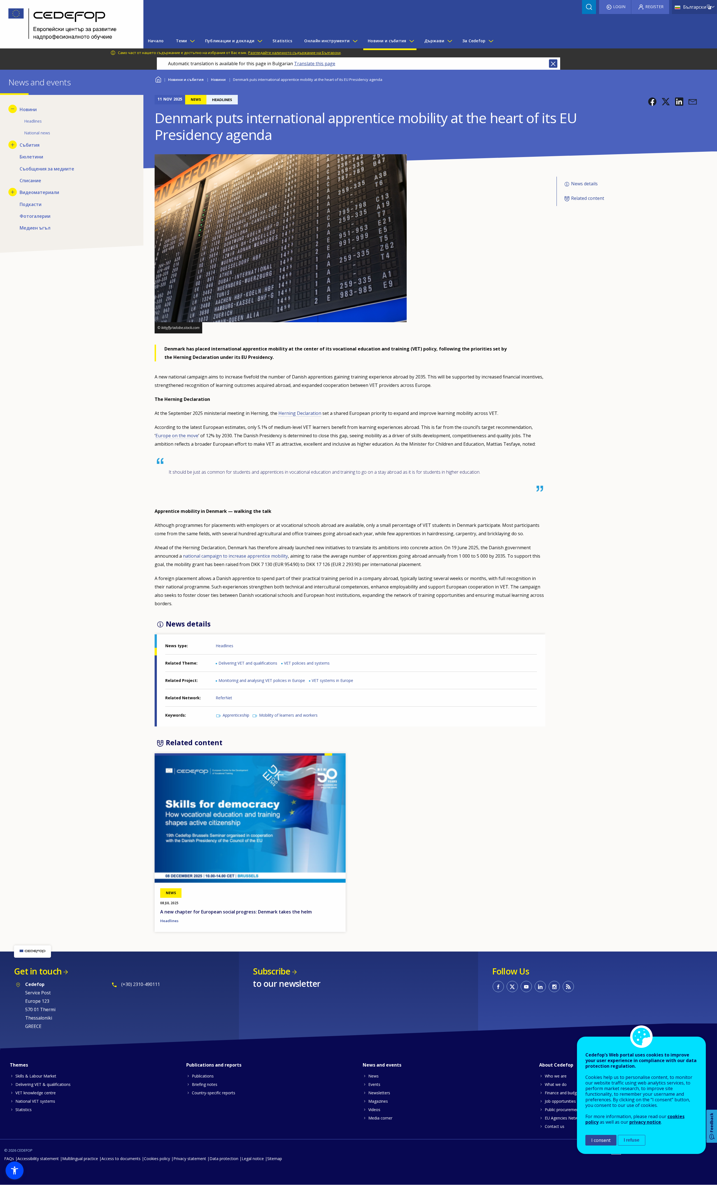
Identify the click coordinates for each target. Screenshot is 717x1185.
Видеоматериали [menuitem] (39, 192)
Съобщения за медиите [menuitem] (47, 169)
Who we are (556, 1076)
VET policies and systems (307, 663)
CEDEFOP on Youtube (526, 986)
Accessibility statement (38, 1158)
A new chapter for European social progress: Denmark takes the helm (236, 912)
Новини (218, 79)
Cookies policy (157, 1158)
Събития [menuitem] (29, 145)
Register (654, 6)
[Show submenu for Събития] (12, 145)
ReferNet (224, 697)
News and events (382, 1065)
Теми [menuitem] (181, 40)
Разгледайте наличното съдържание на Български (294, 52)
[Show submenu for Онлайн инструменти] (355, 40)
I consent (601, 1140)
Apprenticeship (236, 715)
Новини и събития (186, 79)
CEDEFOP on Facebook (498, 986)
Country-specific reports (213, 1092)
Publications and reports (213, 1065)
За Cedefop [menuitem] (474, 40)
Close (553, 63)
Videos (374, 1109)
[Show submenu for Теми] (192, 40)
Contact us (554, 1126)
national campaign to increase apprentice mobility (235, 556)
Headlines (224, 645)
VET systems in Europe (332, 680)
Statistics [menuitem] (282, 40)
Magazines (378, 1101)
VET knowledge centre (35, 1092)
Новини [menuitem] (28, 109)
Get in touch (38, 971)
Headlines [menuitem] (33, 121)
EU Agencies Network (564, 1118)
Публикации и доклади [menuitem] (230, 40)
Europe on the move (176, 436)
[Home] (67, 24)
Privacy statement (189, 1158)
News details (584, 184)
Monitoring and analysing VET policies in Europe (261, 680)
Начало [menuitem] (156, 40)
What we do (556, 1084)
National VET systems (35, 1101)
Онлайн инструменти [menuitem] (327, 40)
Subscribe (271, 971)
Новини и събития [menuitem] (387, 40)
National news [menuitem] (37, 132)
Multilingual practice (80, 1158)
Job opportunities (560, 1101)
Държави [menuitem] (434, 40)
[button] (652, 101)
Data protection (223, 1158)
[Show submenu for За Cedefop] (491, 40)
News (373, 1076)
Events (374, 1084)
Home (158, 78)
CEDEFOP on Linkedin (540, 986)
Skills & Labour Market (35, 1076)
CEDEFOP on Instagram (554, 986)
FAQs (9, 1158)
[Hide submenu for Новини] (12, 109)
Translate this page (314, 63)
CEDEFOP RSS (568, 986)
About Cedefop (556, 1065)
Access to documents (121, 1158)
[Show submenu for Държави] (449, 40)
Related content (587, 198)
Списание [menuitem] (30, 180)
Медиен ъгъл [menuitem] (35, 228)
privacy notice (645, 1122)
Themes (19, 1065)
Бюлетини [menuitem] (31, 157)
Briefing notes (204, 1084)
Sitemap (274, 1158)
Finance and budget (562, 1092)
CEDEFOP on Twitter (512, 986)
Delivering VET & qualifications (43, 1084)
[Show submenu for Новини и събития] (411, 40)
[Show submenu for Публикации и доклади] (260, 40)
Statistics (23, 1109)
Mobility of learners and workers (288, 715)
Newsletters (379, 1092)
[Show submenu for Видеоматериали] (12, 192)
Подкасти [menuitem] (30, 204)
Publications (203, 1076)
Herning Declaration (299, 413)
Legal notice (253, 1158)
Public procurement (562, 1109)
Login (619, 6)
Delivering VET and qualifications (247, 663)
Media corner (380, 1118)
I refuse (631, 1140)
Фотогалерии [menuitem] (35, 216)
